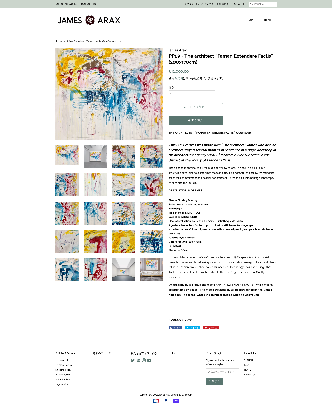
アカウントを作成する (216, 4)
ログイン (189, 4)
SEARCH (248, 360)
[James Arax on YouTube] (149, 361)
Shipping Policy (63, 370)
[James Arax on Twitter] (133, 361)
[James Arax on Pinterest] (138, 361)
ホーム (58, 41)
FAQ (246, 365)
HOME (247, 370)
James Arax (165, 395)
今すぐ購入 (195, 120)
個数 (171, 87)
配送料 (179, 78)
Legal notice (61, 384)
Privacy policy (62, 375)
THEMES (268, 20)
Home (251, 20)
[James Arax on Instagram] (144, 361)
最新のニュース (102, 353)
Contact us (249, 375)
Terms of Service (63, 365)
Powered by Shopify (182, 395)
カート (241, 4)
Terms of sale (62, 360)
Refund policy (62, 380)
